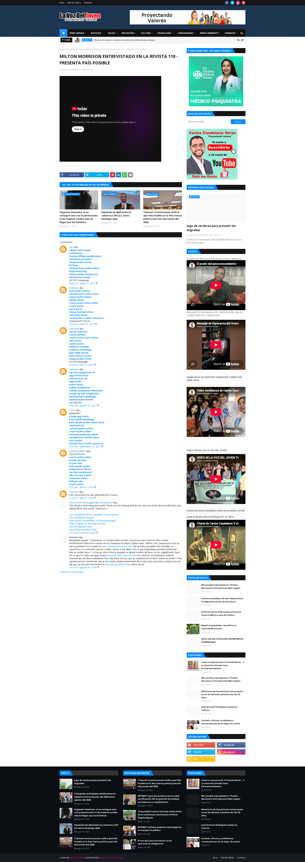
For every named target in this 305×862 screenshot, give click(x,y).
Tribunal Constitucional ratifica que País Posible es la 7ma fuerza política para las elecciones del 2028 (162, 217)
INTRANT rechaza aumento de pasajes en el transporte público (159, 829)
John (71, 247)
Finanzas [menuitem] (230, 33)
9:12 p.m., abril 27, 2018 (81, 497)
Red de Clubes (74, 2)
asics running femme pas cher (117, 546)
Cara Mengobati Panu (80, 526)
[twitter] (232, 3)
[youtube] (201, 745)
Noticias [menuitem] (96, 33)
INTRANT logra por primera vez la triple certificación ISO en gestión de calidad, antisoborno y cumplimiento (159, 798)
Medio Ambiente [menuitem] (209, 33)
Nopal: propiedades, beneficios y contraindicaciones (218, 627)
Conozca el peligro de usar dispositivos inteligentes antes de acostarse (222, 600)
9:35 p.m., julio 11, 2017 (81, 364)
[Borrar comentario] (97, 283)
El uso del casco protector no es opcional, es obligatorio (155, 842)
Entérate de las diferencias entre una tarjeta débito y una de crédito (221, 613)
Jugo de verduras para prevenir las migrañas (211, 228)
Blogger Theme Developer (111, 857)
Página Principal (67, 49)
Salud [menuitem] (111, 33)
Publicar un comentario (71, 571)
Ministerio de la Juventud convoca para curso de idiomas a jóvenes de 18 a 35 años (222, 694)
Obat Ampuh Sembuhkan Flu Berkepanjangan (92, 520)
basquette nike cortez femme (122, 555)
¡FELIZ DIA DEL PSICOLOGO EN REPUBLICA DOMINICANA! (222, 640)
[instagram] (238, 3)
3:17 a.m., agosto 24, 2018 (83, 567)
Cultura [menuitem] (145, 33)
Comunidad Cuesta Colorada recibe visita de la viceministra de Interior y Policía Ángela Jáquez (160, 814)
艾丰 (72, 410)
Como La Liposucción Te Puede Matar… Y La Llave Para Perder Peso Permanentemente (222, 665)
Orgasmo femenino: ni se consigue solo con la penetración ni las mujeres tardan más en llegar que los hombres (79, 217)
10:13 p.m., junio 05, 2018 (82, 532)
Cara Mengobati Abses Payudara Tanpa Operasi (94, 514)
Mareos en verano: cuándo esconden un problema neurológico (124, 40)
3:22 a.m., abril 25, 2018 (81, 487)
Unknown (74, 287)
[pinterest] (243, 3)
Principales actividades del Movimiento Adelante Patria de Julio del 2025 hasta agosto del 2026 (95, 796)
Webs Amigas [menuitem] (77, 33)
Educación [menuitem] (128, 33)
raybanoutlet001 (77, 451)
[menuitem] (63, 33)
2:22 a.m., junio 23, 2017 (82, 324)
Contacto (88, 2)
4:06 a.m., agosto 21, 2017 (83, 405)
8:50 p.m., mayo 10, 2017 (82, 283)
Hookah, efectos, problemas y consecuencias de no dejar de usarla (220, 722)
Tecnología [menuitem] (164, 33)
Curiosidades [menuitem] (185, 33)
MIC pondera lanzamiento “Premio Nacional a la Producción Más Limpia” (221, 586)
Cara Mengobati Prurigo (81, 517)
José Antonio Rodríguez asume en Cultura (219, 708)
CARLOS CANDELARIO (71, 69)
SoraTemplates (77, 857)
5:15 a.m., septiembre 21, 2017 (85, 446)
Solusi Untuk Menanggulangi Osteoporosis (91, 502)
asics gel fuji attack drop (117, 564)
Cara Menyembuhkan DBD (83, 529)
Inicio (62, 2)
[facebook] (227, 3)
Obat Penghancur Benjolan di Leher (87, 523)
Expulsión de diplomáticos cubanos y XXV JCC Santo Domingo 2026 (116, 215)
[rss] (201, 759)
